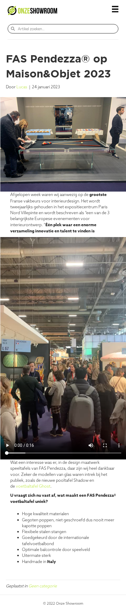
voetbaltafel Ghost (33, 486)
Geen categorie (42, 586)
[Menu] (115, 9)
